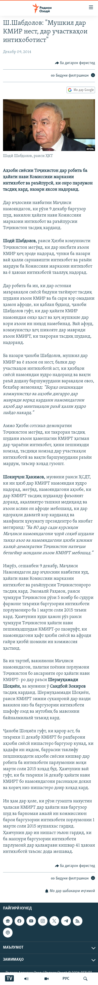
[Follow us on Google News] (8, 921)
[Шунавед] (26, 978)
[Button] (75, 63)
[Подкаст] (8, 932)
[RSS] (77, 921)
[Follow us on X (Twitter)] (54, 921)
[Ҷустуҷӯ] (85, 978)
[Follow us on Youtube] (31, 921)
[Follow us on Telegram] (66, 921)
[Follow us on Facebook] (19, 921)
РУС (66, 979)
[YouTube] (46, 978)
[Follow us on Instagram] (42, 921)
